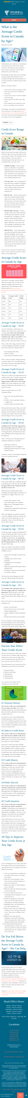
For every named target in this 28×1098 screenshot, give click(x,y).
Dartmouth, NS (14, 1038)
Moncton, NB (14, 1034)
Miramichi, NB (14, 1036)
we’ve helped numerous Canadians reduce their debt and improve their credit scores (13, 979)
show (10, 122)
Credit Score (4, 995)
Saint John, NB (14, 1030)
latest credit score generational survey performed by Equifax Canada (12, 290)
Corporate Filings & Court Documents (14, 1056)
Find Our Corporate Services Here (14, 1052)
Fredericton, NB (14, 1032)
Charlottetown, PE (14, 1040)
